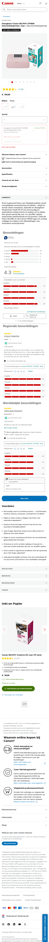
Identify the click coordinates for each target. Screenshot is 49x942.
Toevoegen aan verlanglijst (14, 695)
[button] (12, 82)
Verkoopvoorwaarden (11, 895)
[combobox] (24, 9)
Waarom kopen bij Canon (24, 802)
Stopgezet (6, 16)
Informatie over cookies (11, 900)
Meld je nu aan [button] (10, 843)
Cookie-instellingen (33, 900)
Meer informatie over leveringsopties (22, 763)
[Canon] (7, 3)
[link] (24, 131)
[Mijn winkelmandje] (40, 3)
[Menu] (46, 3)
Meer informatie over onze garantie (28, 783)
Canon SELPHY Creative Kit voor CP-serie (22, 655)
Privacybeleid (29, 895)
